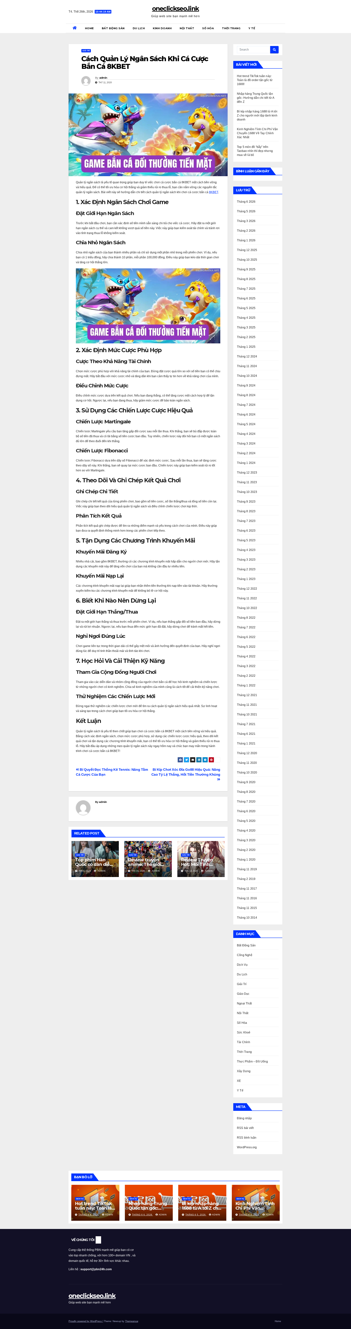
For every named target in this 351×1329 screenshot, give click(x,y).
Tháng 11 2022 (247, 598)
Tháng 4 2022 (246, 656)
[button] (281, 28)
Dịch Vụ (242, 964)
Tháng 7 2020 (246, 801)
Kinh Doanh (162, 28)
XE (239, 1080)
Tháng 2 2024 (246, 453)
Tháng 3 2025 (246, 327)
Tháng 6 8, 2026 (88, 1214)
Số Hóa (208, 28)
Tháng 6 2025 (246, 298)
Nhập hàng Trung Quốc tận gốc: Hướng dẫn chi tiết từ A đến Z (255, 97)
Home (89, 28)
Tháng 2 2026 (246, 230)
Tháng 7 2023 (246, 520)
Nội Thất (187, 28)
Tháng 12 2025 (247, 250)
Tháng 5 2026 (246, 211)
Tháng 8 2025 (246, 279)
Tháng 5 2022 (246, 646)
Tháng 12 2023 (247, 472)
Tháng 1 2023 (246, 579)
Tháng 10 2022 (247, 608)
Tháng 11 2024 (247, 366)
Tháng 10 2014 (247, 917)
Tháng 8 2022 (246, 617)
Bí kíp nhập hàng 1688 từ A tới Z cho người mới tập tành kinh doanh (257, 115)
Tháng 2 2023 (246, 569)
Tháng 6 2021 (246, 733)
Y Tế (251, 28)
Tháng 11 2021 (247, 704)
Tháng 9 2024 (246, 385)
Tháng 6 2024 (246, 414)
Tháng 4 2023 (246, 549)
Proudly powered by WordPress (86, 1321)
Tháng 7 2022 (246, 627)
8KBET (213, 192)
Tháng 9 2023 (246, 501)
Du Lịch (139, 28)
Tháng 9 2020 (246, 782)
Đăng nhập (244, 1118)
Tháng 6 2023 (246, 530)
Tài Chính (243, 1042)
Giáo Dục (243, 993)
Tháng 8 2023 (246, 511)
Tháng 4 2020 (246, 830)
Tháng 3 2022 (246, 666)
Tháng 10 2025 (247, 259)
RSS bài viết (245, 1127)
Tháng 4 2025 (246, 317)
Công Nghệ (244, 955)
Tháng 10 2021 (247, 714)
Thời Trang (231, 28)
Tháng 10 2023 (247, 491)
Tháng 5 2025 (246, 308)
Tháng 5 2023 (246, 540)
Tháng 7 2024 (246, 404)
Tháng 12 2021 (247, 695)
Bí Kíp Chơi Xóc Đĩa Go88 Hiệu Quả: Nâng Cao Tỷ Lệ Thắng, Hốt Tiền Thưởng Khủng (185, 772)
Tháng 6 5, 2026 (195, 1214)
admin (103, 77)
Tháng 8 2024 (246, 395)
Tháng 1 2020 (246, 859)
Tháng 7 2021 (246, 724)
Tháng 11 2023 (247, 482)
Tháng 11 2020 (247, 762)
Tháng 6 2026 (246, 201)
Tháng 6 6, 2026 (142, 1214)
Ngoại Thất (244, 1003)
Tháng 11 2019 (247, 869)
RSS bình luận (246, 1137)
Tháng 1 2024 (246, 462)
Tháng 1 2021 (246, 743)
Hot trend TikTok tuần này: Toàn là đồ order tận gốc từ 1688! (255, 80)
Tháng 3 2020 (246, 840)
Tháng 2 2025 (246, 337)
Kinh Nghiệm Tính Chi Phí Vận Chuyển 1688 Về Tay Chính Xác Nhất (257, 133)
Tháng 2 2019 (246, 878)
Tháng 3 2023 (246, 559)
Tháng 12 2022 (247, 588)
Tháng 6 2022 (246, 637)
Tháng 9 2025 (246, 269)
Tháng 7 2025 (246, 288)
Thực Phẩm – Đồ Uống (252, 1061)
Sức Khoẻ (243, 1032)
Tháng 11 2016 (247, 898)
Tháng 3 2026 (246, 221)
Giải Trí (86, 51)
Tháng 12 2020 (247, 753)
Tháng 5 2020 (246, 820)
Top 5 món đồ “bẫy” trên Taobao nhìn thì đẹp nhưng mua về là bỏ (255, 150)
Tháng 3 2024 (246, 443)
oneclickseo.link (175, 8)
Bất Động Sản (113, 28)
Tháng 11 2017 (247, 888)
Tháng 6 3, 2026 (249, 1214)
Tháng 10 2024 (247, 375)
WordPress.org (247, 1147)
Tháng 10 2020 (247, 772)
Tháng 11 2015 (247, 907)
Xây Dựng (244, 1071)
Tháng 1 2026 (246, 240)
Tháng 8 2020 (246, 791)
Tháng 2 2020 (246, 849)
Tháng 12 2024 (247, 356)
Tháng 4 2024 (246, 433)
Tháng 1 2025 (246, 346)
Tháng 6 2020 (246, 811)
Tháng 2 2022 (246, 675)
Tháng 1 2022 (246, 685)
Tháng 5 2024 (246, 424)
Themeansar (131, 1321)
